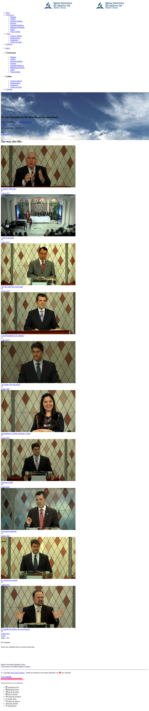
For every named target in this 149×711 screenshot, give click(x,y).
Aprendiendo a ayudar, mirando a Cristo (15, 433)
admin (20, 122)
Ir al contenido (6, 677)
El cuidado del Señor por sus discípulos (15, 629)
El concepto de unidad (9, 580)
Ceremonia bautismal (8, 531)
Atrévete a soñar (7, 482)
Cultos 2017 (5, 134)
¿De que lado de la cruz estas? (12, 287)
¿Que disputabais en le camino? (12, 336)
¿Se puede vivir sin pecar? (10, 385)
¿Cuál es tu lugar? (7, 238)
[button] (12, 679)
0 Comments (27, 122)
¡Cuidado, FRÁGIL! (8, 189)
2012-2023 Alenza (18, 673)
